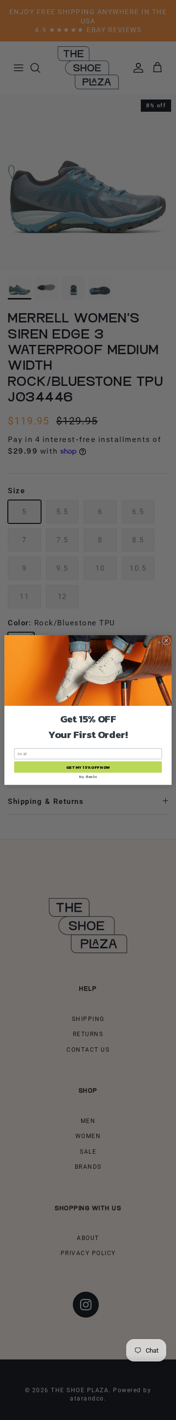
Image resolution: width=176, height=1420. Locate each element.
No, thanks (87, 777)
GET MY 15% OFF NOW (88, 767)
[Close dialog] (166, 640)
